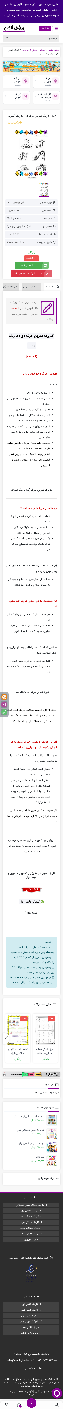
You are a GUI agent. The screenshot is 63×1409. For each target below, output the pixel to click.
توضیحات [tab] (50, 287)
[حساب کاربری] (56, 1405)
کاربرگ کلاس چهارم (29, 1321)
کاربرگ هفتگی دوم (30, 1216)
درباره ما (12, 1391)
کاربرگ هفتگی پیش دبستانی (30, 1205)
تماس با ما (31, 1394)
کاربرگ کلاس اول (30, 1304)
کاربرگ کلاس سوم (29, 1316)
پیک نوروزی (30, 1239)
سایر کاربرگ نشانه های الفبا (27, 274)
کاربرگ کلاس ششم (30, 1333)
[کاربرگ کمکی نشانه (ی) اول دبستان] (45, 1030)
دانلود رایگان (27, 265)
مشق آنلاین (53, 50)
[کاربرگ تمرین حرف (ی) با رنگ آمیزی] (31, 153)
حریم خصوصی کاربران (44, 1391)
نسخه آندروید (31, 1368)
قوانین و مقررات (25, 1391)
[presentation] (6, 1038)
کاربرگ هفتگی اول (30, 1211)
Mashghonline (14, 218)
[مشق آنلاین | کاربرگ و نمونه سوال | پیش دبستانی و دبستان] (14, 28)
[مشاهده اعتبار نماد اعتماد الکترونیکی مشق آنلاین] (32, 1273)
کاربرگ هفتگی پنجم (30, 1234)
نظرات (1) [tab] (8, 287)
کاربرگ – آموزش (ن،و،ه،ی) (34, 50)
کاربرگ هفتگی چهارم (30, 1228)
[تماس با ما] (6, 1405)
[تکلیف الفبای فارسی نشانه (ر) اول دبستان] (18, 1030)
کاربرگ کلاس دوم (29, 1310)
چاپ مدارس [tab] (29, 287)
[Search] (7, 38)
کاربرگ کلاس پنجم (30, 1327)
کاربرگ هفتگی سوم (30, 1222)
